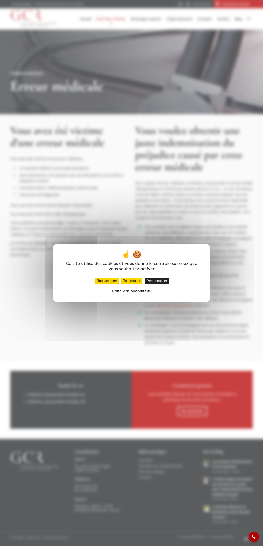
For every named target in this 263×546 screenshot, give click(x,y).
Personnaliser (157, 281)
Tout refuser (131, 281)
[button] (254, 537)
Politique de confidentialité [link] (131, 291)
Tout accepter (107, 281)
